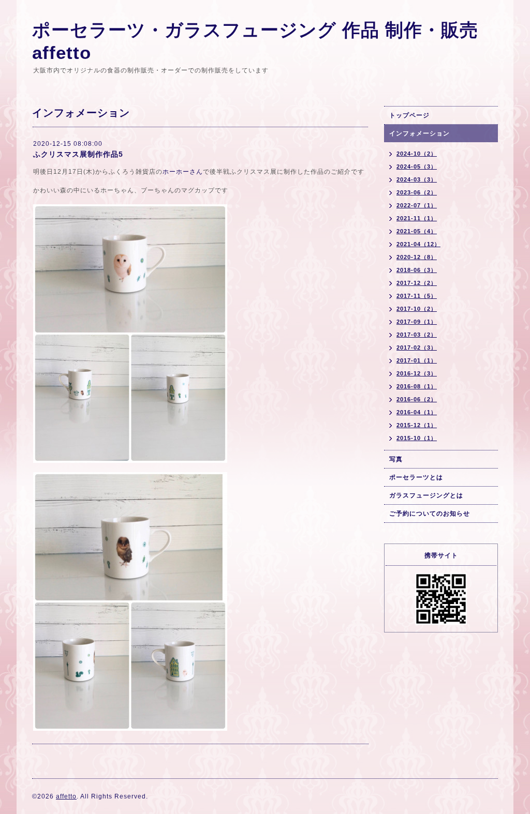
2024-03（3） (416, 179)
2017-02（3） (416, 347)
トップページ (409, 115)
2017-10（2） (416, 309)
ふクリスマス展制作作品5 (78, 154)
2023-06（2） (416, 192)
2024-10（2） (416, 153)
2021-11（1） (416, 218)
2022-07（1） (416, 205)
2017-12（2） (416, 283)
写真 (396, 459)
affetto (66, 796)
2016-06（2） (416, 399)
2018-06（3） (416, 270)
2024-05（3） (416, 166)
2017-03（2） (416, 334)
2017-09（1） (416, 322)
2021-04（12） (418, 244)
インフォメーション (419, 133)
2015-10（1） (416, 438)
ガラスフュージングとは (426, 495)
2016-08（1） (416, 386)
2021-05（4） (416, 231)
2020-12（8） (416, 257)
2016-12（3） (416, 373)
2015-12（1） (416, 425)
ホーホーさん (183, 171)
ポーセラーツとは (416, 477)
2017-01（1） (416, 360)
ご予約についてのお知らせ (429, 513)
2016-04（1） (416, 412)
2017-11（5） (416, 296)
